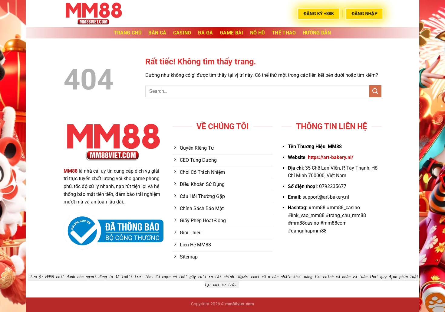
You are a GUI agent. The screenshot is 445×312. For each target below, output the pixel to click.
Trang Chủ (128, 33)
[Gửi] (375, 91)
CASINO (182, 33)
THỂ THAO (284, 33)
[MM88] (94, 13)
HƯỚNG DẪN (317, 33)
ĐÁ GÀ (205, 33)
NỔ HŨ (257, 33)
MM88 (70, 171)
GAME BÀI (231, 33)
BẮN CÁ (157, 33)
